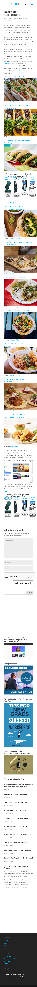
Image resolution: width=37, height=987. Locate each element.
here (5, 491)
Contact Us (7, 956)
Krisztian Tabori (15, 340)
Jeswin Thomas (15, 137)
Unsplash (8, 63)
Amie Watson (14, 274)
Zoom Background (19, 18)
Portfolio (6, 945)
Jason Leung (14, 307)
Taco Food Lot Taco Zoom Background (18, 77)
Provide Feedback (9, 959)
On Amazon (8, 194)
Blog (5, 943)
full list (20, 71)
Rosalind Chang (15, 375)
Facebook (7, 961)
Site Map (6, 972)
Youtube (6, 963)
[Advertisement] (18, 616)
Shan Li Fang (14, 102)
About (6, 941)
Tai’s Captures (14, 203)
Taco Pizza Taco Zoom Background (17, 311)
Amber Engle (14, 446)
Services (6, 948)
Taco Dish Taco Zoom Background (16, 278)
